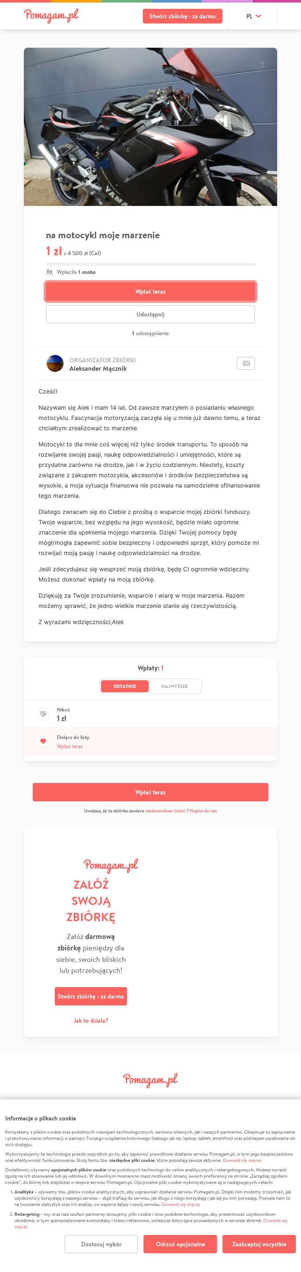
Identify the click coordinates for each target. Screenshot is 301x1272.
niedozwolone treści (165, 811)
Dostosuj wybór (101, 1244)
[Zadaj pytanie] (246, 363)
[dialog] (150, 1185)
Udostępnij (150, 314)
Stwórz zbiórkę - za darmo (182, 16)
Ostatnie (124, 686)
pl (249, 16)
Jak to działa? (90, 1020)
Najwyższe (174, 686)
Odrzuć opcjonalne (180, 1244)
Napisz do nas (203, 811)
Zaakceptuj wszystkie (259, 1244)
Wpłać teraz (150, 291)
